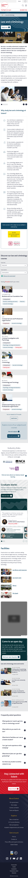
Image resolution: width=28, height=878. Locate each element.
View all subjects (12, 431)
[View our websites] (25, 1)
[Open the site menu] (26, 5)
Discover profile (12, 523)
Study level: (3, 262)
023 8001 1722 (23, 10)
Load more (14, 418)
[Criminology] (7, 355)
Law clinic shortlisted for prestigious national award (18, 691)
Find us (14, 836)
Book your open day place (10, 657)
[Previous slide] (24, 104)
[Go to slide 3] (4, 104)
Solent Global (14, 844)
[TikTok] (17, 859)
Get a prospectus (14, 825)
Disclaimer (14, 872)
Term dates (14, 805)
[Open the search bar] (23, 5)
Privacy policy (14, 864)
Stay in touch (12, 789)
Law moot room (16, 578)
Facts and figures (14, 810)
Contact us (14, 839)
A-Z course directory (14, 822)
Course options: (4, 269)
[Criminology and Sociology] (7, 375)
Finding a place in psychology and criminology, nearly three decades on (19, 670)
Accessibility (14, 868)
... (4, 15)
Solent (19, 1)
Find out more (6, 495)
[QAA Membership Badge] (15, 853)
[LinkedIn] (21, 859)
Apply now (5, 27)
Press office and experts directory (14, 842)
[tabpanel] (14, 512)
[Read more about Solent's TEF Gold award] (12, 853)
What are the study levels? (9, 276)
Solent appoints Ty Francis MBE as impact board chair (19, 702)
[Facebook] (10, 859)
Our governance (14, 802)
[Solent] (4, 5)
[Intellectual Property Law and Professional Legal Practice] (7, 397)
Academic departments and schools (14, 827)
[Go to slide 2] (3, 104)
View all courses (12, 436)
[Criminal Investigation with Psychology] (7, 331)
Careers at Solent (14, 807)
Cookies (14, 866)
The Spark (15, 593)
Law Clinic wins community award (18, 680)
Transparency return (14, 870)
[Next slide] (26, 104)
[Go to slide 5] (7, 104)
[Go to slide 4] (5, 104)
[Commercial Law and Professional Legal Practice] (7, 311)
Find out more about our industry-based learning (13, 476)
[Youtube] (14, 859)
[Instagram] (7, 859)
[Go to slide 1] (1, 104)
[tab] (12, 529)
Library (14, 585)
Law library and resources (19, 570)
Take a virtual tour (14, 819)
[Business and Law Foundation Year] (7, 289)
